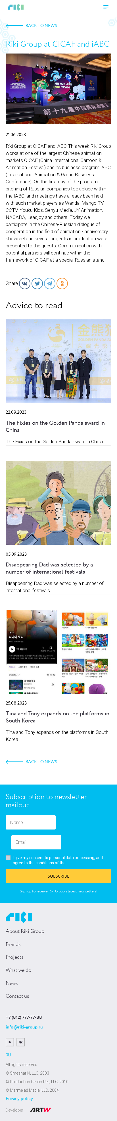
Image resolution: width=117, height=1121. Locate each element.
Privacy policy (19, 1098)
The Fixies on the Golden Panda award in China (55, 426)
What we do (18, 970)
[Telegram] (49, 283)
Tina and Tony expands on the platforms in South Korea (57, 717)
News (12, 983)
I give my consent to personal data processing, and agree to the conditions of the (58, 860)
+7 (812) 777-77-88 (24, 1017)
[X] (37, 283)
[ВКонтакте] (24, 283)
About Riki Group (25, 931)
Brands (13, 944)
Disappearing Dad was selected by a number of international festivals (49, 568)
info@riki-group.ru (24, 1027)
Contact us (17, 996)
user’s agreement (80, 863)
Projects (15, 957)
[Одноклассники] (62, 283)
